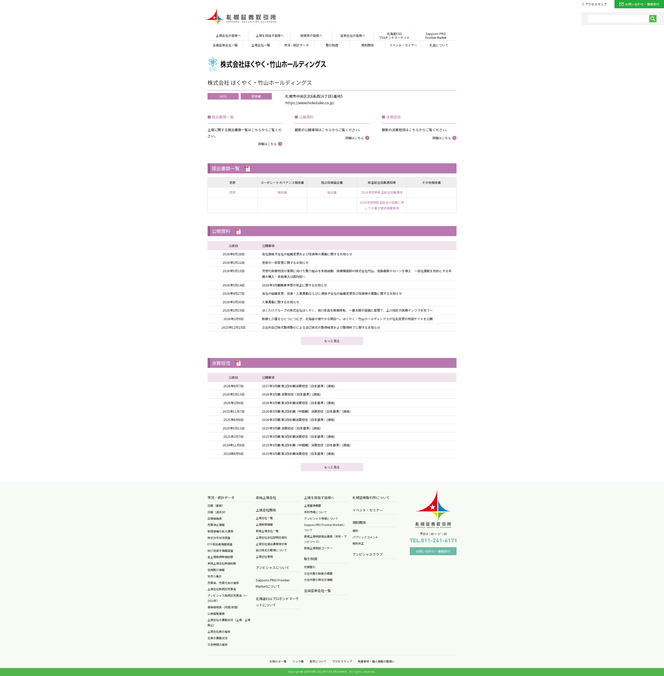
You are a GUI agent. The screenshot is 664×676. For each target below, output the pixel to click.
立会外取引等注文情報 (318, 580)
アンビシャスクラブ (367, 554)
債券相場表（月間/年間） (224, 607)
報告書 (282, 192)
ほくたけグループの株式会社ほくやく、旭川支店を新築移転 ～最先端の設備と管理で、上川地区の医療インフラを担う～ (347, 310)
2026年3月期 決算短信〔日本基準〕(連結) (291, 394)
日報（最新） (216, 505)
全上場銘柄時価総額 (220, 557)
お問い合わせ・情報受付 (642, 4)
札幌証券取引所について (371, 497)
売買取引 (309, 567)
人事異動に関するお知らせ (280, 302)
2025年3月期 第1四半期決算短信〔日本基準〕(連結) (298, 453)
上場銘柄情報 (264, 524)
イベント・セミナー (367, 510)
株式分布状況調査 (219, 538)
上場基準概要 (312, 505)
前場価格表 (215, 518)
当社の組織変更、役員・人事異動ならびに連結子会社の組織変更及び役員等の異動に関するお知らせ (332, 293)
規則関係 (359, 522)
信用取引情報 (216, 570)
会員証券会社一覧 (317, 590)
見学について (318, 661)
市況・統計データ (221, 497)
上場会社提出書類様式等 (271, 544)
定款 (232, 192)
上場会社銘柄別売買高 (222, 589)
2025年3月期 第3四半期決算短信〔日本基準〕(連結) (298, 436)
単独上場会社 (266, 497)
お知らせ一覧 (278, 661)
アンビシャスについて (272, 567)
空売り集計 (215, 576)
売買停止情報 (216, 525)
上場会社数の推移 (219, 631)
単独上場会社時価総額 (222, 563)
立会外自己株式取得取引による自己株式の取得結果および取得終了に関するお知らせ (321, 327)
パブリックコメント (365, 537)
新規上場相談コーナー (318, 548)
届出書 (332, 192)
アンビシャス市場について (321, 518)
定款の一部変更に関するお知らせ (285, 262)
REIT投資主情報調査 (220, 550)
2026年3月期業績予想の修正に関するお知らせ (294, 285)
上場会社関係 (266, 510)
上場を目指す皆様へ (319, 497)
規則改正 (358, 543)
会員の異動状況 (217, 638)
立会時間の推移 (217, 644)
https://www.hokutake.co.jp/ (309, 102)
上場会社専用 (264, 556)
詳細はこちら (267, 144)
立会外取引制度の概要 (318, 573)
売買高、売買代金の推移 (223, 583)
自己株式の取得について (271, 550)
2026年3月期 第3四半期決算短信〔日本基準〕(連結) (298, 402)
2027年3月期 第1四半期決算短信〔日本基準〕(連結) (298, 386)
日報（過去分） (217, 512)
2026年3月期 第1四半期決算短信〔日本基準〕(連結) (298, 419)
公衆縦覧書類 (216, 613)
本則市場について (315, 512)
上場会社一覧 (264, 518)
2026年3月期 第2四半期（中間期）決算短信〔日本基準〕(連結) (306, 411)
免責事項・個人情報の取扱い (376, 661)
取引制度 (310, 558)
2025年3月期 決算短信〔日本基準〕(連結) (291, 428)
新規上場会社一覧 (267, 531)
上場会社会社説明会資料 (271, 537)
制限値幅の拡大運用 (220, 531)
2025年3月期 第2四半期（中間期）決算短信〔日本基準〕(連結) (306, 445)
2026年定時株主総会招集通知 (382, 192)
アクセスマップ (596, 4)
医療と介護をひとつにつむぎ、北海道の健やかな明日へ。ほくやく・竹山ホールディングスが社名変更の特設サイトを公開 (347, 318)
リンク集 (298, 661)
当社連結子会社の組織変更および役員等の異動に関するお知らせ (307, 254)
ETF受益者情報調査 (220, 544)
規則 (355, 531)
